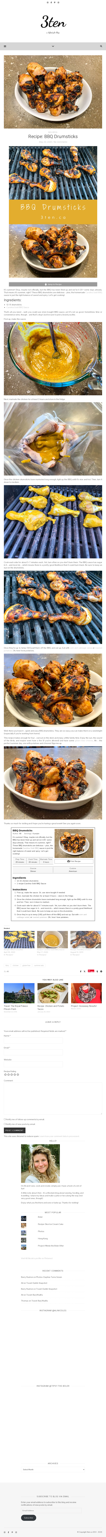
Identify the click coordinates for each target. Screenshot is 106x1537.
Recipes (53, 132)
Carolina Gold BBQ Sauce (17, 307)
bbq (7, 965)
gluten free (26, 965)
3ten (53, 21)
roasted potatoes (40, 917)
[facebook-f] (51, 2)
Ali (8, 971)
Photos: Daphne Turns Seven (49, 1277)
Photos (41, 1231)
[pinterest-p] (55, 2)
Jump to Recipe (54, 284)
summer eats (39, 965)
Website (8, 1059)
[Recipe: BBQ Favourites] (19, 939)
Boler (40, 1217)
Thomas (24, 1300)
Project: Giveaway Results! (84, 1006)
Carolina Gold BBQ (93, 292)
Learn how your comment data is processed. (59, 1136)
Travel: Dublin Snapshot (36, 1283)
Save (92, 971)
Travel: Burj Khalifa (34, 1294)
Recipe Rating (10, 1071)
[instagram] (48, 2)
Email (7, 1047)
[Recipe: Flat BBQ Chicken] (85, 939)
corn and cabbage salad (81, 648)
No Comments (60, 142)
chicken (15, 965)
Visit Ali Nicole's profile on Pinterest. (37, 1258)
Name (7, 1035)
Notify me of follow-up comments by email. (25, 1119)
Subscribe (28, 1517)
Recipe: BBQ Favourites (13, 949)
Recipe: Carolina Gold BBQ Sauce (50, 949)
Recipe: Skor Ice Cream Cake (50, 1224)
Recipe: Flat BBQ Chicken (80, 949)
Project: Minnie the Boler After (51, 1245)
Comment (8, 1080)
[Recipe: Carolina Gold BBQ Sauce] (52, 939)
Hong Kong (43, 1238)
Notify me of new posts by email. (20, 1124)
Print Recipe (75, 861)
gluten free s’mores (84, 740)
